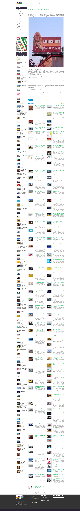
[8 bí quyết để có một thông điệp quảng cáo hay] (49, 238)
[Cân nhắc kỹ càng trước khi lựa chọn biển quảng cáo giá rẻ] (30, 299)
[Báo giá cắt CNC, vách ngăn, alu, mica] (49, 134)
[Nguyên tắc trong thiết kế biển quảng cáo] (49, 156)
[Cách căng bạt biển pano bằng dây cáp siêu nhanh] (30, 128)
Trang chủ (29, 7)
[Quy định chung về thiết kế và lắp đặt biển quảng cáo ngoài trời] (30, 147)
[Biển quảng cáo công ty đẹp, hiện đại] (49, 106)
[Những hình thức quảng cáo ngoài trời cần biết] (30, 388)
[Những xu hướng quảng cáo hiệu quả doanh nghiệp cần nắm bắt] (49, 351)
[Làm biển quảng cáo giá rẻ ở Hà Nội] (49, 475)
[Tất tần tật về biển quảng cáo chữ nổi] (49, 440)
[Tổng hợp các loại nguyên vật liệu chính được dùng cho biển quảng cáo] (30, 330)
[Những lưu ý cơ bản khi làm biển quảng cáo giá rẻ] (49, 275)
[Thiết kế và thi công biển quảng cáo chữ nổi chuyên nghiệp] (30, 222)
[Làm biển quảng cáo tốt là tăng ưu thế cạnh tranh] (49, 381)
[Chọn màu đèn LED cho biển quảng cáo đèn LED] (30, 291)
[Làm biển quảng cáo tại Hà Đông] (49, 114)
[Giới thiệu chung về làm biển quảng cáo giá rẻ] (49, 284)
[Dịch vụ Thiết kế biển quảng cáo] (30, 465)
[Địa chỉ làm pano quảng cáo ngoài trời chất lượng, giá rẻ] (49, 370)
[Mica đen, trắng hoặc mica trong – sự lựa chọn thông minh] (49, 146)
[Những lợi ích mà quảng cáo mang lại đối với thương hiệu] (30, 191)
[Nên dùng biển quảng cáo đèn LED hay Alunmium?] (30, 254)
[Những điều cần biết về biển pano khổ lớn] (49, 307)
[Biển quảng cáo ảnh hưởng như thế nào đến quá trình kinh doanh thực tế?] (30, 315)
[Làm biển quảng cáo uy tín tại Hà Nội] (30, 452)
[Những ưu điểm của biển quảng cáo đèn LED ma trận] (49, 417)
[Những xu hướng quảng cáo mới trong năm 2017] (49, 358)
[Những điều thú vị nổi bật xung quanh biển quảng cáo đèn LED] (49, 214)
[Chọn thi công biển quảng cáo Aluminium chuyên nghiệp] (30, 200)
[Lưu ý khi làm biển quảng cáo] (30, 275)
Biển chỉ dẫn (19, 21)
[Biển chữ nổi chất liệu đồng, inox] (30, 214)
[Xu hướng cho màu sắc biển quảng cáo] (49, 344)
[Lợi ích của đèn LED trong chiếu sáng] (30, 246)
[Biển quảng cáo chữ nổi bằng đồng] (49, 339)
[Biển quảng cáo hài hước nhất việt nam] (30, 460)
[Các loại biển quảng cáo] (30, 446)
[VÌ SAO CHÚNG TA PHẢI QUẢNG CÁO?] (49, 480)
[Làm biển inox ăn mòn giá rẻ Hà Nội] (30, 370)
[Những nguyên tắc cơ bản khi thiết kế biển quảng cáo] (49, 268)
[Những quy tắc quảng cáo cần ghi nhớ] (49, 261)
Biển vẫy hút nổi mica (20, 13)
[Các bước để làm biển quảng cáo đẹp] (30, 437)
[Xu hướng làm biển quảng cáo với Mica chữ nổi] (49, 436)
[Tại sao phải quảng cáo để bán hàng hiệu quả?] (30, 381)
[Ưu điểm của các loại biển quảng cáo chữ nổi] (49, 162)
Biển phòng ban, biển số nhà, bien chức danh (21, 15)
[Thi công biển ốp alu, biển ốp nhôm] (30, 351)
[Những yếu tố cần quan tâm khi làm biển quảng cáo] (49, 192)
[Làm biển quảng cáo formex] (49, 153)
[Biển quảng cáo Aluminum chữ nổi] (30, 424)
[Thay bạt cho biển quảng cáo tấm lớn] (49, 121)
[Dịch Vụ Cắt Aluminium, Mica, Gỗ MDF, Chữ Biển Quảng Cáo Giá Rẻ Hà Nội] (30, 108)
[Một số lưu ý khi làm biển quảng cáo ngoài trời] (49, 184)
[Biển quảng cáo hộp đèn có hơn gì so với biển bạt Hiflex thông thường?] (30, 323)
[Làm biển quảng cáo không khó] (30, 268)
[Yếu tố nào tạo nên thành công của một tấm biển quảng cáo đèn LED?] (49, 291)
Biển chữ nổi (19, 11)
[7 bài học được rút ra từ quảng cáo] (30, 230)
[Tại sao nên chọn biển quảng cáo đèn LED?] (49, 388)
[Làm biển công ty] (49, 452)
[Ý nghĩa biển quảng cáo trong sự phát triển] (30, 339)
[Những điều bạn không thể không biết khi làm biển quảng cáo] (49, 446)
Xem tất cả (62, 103)
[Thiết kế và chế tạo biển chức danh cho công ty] (49, 425)
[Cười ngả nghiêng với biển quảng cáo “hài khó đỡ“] (49, 461)
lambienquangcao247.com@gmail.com (22, 504)
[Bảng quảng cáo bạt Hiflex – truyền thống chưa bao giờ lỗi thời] (49, 323)
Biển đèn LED (19, 9)
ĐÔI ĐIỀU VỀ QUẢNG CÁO (35, 7)
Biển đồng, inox (20, 29)
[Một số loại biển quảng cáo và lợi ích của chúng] (30, 239)
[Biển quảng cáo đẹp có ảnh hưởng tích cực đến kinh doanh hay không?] (49, 299)
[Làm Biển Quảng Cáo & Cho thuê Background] (49, 470)
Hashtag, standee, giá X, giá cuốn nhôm (21, 27)
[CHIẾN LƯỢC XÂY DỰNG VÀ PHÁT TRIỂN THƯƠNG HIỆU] (30, 487)
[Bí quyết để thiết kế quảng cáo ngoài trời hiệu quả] (49, 171)
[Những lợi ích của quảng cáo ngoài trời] (30, 178)
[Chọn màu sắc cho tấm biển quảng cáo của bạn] (49, 139)
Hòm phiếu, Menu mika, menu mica (21, 24)
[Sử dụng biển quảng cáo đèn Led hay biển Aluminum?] (49, 246)
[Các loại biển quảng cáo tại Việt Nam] (30, 476)
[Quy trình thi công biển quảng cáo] (30, 410)
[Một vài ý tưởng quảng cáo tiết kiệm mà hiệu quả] (49, 223)
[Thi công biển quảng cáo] (49, 466)
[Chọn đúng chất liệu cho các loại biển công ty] (49, 395)
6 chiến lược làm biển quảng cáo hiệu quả (45, 7)
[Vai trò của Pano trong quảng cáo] (49, 413)
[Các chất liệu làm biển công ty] (49, 430)
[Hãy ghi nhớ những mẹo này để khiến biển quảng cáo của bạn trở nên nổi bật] (49, 314)
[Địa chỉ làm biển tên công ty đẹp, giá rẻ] (49, 365)
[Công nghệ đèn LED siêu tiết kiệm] (49, 207)
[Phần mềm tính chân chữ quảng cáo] (30, 138)
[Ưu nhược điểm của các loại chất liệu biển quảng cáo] (30, 403)
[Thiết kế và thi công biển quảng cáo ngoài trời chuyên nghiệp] (30, 171)
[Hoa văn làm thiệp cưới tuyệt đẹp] (30, 132)
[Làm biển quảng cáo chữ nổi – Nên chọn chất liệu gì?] (30, 359)
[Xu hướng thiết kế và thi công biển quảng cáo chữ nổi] (49, 177)
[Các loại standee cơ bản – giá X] (49, 409)
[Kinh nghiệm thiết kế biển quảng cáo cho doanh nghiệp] (30, 157)
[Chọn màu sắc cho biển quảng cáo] (49, 255)
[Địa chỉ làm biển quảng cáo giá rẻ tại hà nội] (49, 375)
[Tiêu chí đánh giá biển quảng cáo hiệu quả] (49, 403)
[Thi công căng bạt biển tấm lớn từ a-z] (49, 128)
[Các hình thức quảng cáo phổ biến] (49, 230)
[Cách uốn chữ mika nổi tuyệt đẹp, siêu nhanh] (49, 125)
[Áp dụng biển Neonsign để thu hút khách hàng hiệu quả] (49, 200)
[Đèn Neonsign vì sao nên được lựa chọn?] (49, 330)
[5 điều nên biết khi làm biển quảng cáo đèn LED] (30, 307)
